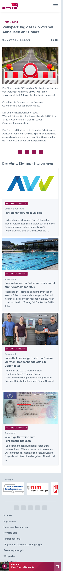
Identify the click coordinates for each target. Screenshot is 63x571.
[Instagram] (23, 500)
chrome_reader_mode (56, 40)
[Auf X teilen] (27, 152)
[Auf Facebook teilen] (20, 152)
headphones (52, 40)
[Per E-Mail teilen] (41, 152)
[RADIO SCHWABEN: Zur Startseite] (26, 6)
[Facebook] (16, 500)
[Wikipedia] (44, 500)
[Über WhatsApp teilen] (34, 152)
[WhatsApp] (37, 500)
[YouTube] (30, 500)
